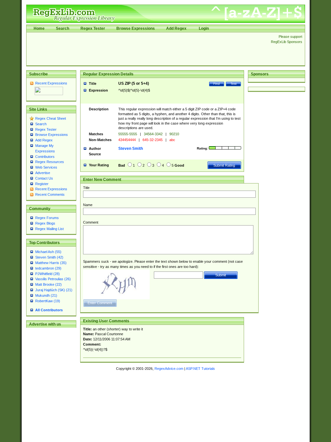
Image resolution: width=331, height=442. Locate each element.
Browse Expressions (135, 28)
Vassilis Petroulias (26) (53, 279)
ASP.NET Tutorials (200, 368)
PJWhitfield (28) (47, 274)
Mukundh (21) (46, 295)
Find (216, 83)
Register (41, 184)
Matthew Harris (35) (51, 263)
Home (39, 28)
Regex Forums (47, 218)
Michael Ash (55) (48, 252)
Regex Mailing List (49, 229)
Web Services (46, 167)
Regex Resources (49, 162)
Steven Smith (130, 148)
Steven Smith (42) (49, 257)
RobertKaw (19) (47, 301)
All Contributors (49, 310)
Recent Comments (50, 194)
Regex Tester (92, 28)
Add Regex (176, 28)
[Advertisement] (146, 48)
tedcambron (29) (48, 268)
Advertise (42, 173)
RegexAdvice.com (169, 368)
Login (204, 28)
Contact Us (44, 178)
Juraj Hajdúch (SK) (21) (53, 290)
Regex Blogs (45, 223)
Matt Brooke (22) (48, 284)
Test (233, 83)
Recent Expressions (51, 83)
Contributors (45, 157)
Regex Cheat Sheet (50, 118)
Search (62, 28)
